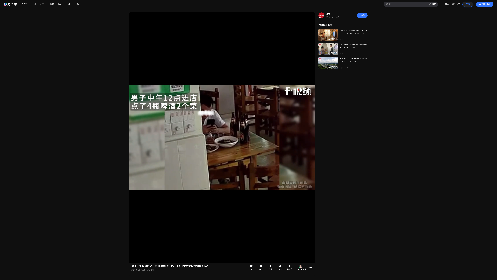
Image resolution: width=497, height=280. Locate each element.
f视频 (328, 14)
